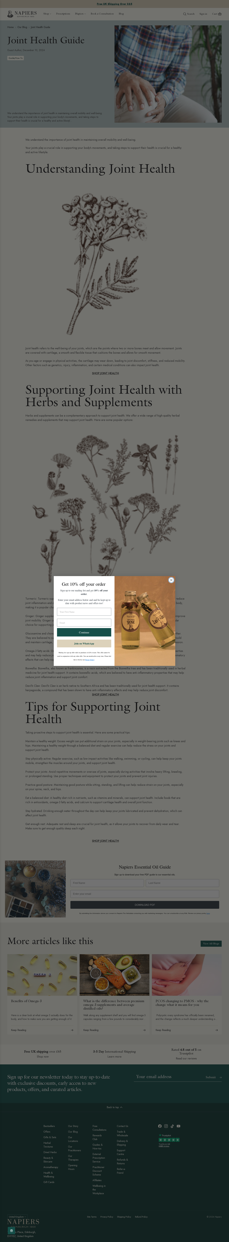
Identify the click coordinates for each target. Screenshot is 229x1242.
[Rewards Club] (11, 1230)
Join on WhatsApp (84, 643)
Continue (84, 632)
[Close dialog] (171, 580)
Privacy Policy (89, 660)
